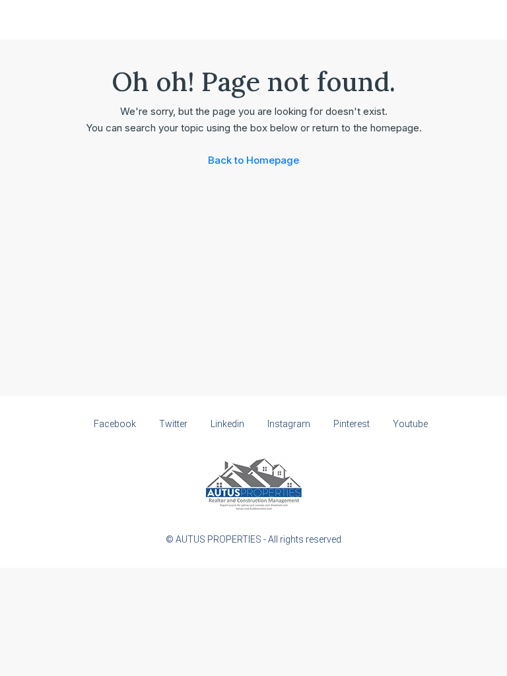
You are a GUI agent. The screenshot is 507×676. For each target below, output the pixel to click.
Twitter (173, 424)
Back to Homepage (253, 160)
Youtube (409, 424)
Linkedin (227, 424)
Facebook (115, 424)
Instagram (288, 424)
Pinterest (351, 424)
